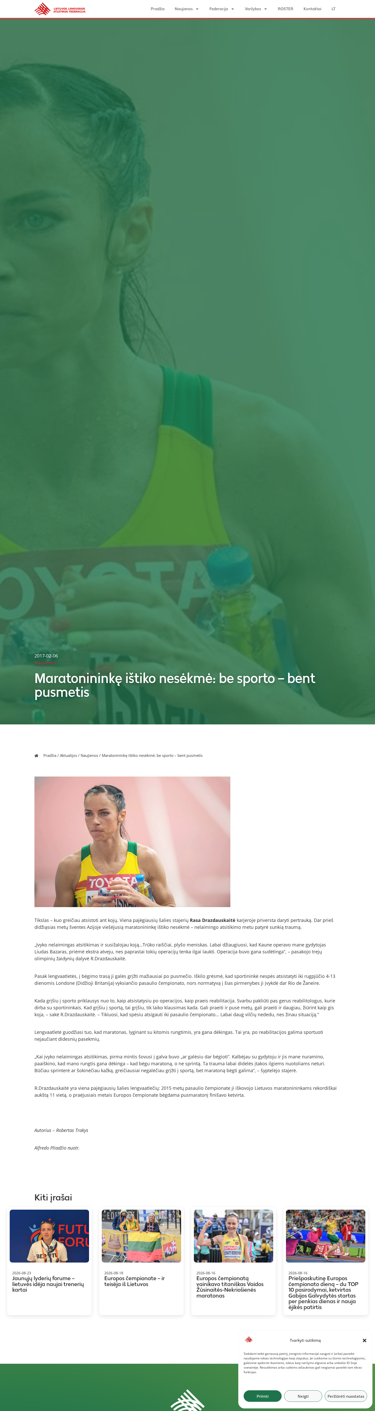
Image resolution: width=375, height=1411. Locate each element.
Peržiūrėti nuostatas (346, 1396)
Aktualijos (68, 755)
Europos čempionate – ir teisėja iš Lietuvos (134, 1281)
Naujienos (184, 8)
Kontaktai (312, 8)
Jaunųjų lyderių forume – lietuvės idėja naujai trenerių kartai (48, 1284)
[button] (364, 1340)
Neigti (303, 1396)
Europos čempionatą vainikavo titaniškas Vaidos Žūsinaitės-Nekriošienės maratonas (230, 1287)
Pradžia (158, 8)
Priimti (263, 1396)
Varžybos (253, 8)
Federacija (218, 8)
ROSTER (285, 8)
